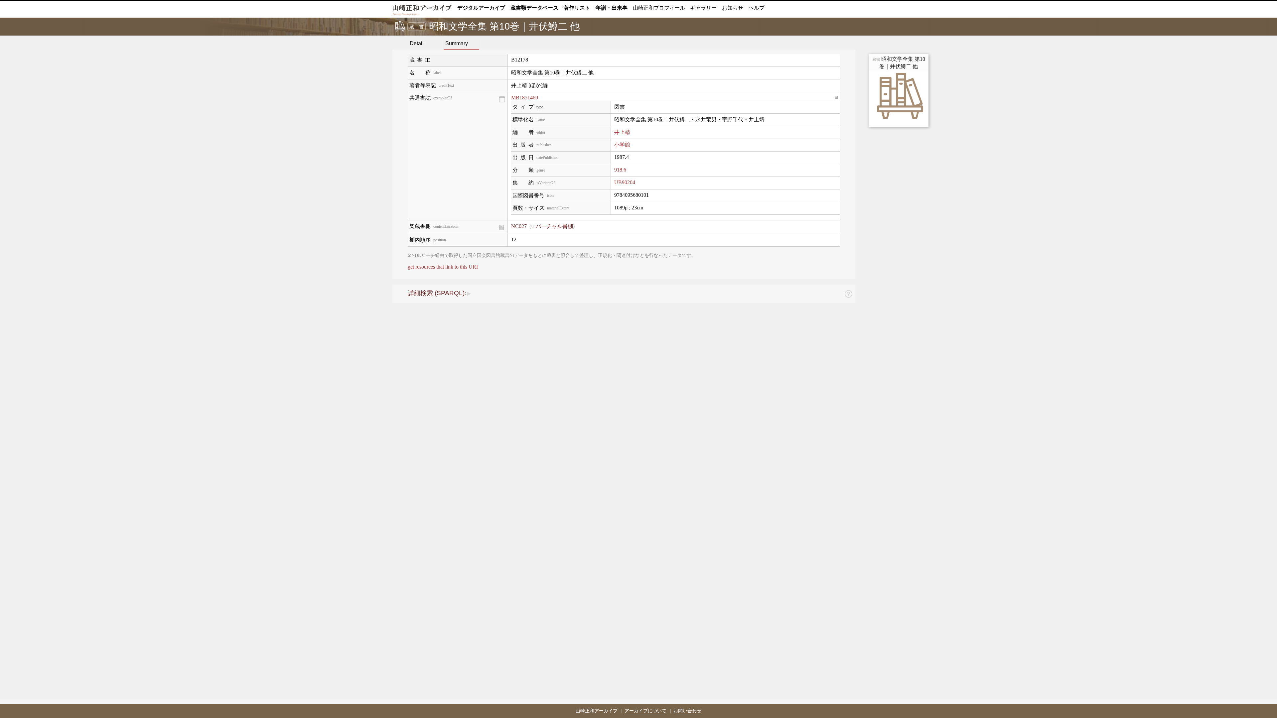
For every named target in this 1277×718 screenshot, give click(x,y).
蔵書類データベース (534, 8)
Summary (456, 43)
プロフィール (659, 8)
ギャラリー (703, 8)
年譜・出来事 (612, 8)
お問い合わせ (687, 710)
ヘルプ (757, 8)
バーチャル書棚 (554, 226)
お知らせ (732, 8)
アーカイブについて (645, 710)
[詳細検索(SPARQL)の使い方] (848, 295)
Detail (417, 43)
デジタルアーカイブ (481, 8)
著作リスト (577, 8)
